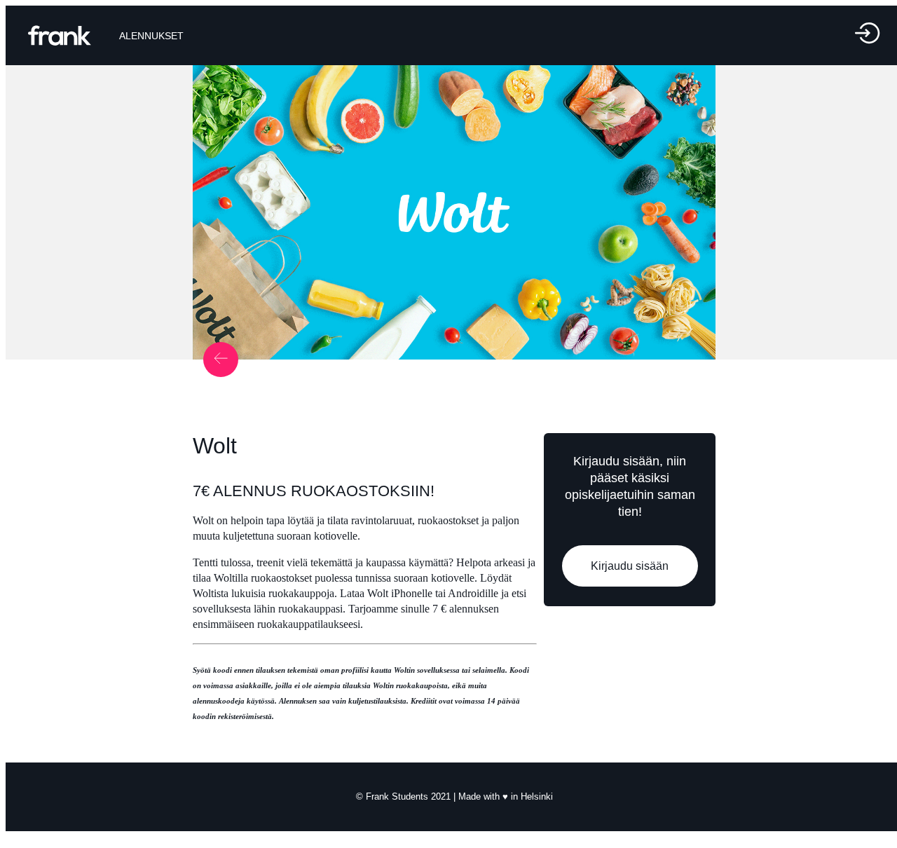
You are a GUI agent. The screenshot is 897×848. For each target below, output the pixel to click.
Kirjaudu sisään (630, 566)
